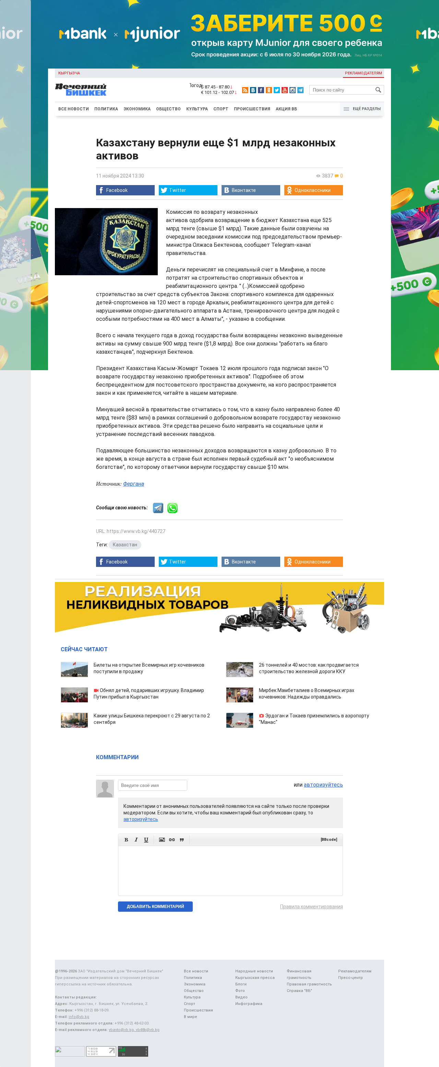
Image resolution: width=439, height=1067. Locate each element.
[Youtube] (285, 90)
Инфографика (248, 1004)
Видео (241, 997)
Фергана (133, 484)
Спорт (220, 109)
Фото (240, 991)
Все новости (73, 109)
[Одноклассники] (269, 90)
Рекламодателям (363, 73)
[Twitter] (277, 90)
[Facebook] (261, 90)
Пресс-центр (350, 977)
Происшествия (252, 109)
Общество (168, 109)
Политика (106, 109)
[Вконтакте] (253, 90)
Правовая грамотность (309, 984)
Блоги (241, 984)
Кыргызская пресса (255, 977)
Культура (197, 109)
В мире (190, 1017)
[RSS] (245, 90)
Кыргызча (69, 73)
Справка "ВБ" (299, 991)
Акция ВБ (286, 109)
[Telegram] (300, 90)
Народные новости (254, 971)
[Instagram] (292, 90)
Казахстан (125, 544)
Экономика (137, 109)
